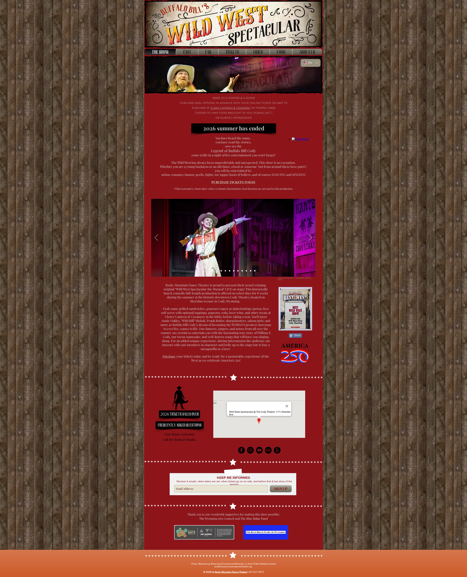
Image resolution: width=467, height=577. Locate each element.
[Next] (310, 237)
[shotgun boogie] (238, 271)
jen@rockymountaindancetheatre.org (233, 566)
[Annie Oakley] (216, 271)
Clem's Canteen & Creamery (230, 107)
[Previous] (156, 237)
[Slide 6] (221, 271)
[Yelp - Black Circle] (277, 450)
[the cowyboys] (229, 271)
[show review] (250, 271)
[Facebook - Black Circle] (241, 450)
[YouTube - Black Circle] (259, 450)
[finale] (242, 271)
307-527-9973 (256, 572)
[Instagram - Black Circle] (250, 450)
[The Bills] (246, 271)
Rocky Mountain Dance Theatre (231, 572)
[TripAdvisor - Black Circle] (268, 450)
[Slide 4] (212, 271)
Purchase (169, 356)
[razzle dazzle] (233, 271)
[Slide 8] (254, 271)
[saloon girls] (225, 271)
